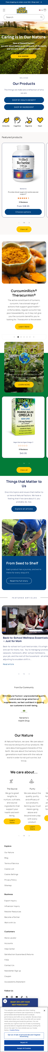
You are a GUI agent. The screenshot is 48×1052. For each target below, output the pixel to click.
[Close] (44, 1010)
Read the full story (19, 581)
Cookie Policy (14, 1030)
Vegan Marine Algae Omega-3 (23, 442)
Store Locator (10, 938)
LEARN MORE (24, 384)
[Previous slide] (14, 337)
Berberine (23, 189)
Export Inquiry (10, 900)
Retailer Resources (12, 911)
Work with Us (10, 922)
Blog (6, 858)
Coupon (7, 976)
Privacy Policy (10, 880)
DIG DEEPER (23, 56)
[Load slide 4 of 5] (26, 337)
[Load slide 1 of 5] (18, 337)
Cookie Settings (11, 874)
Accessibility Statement (14, 982)
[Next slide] (33, 337)
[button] (4, 10)
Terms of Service (11, 863)
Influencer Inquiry (12, 906)
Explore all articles (24, 508)
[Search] (41, 17)
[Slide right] (29, 222)
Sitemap (8, 885)
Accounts (8, 943)
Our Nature (9, 852)
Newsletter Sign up (12, 971)
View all (24, 229)
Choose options (23, 212)
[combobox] (24, 17)
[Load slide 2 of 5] (21, 337)
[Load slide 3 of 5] (24, 337)
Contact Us (9, 965)
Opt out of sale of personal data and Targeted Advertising (24, 1036)
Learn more (12, 821)
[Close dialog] (5, 1001)
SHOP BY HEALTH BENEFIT (24, 100)
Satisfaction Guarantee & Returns (19, 954)
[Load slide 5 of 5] (29, 337)
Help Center (9, 949)
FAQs (6, 960)
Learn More (24, 326)
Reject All (23, 1042)
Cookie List (9, 869)
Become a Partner (12, 917)
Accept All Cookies (24, 1048)
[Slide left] (18, 222)
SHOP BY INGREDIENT (24, 107)
